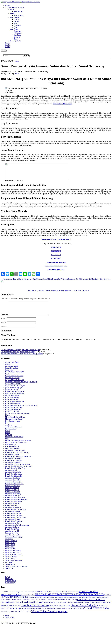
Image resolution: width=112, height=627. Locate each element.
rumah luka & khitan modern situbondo (18, 466)
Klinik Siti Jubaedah (12, 411)
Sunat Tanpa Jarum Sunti (14, 560)
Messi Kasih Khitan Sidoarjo (15, 417)
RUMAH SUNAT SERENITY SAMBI (60, 605)
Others (7, 431)
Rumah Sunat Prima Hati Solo (15, 509)
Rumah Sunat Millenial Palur (15, 497)
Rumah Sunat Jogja (12, 490)
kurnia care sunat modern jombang (17, 413)
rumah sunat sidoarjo (12, 519)
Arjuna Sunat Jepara (12, 362)
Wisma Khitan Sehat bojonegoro (49, 611)
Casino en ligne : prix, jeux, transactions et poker (17, 352)
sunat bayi (17, 608)
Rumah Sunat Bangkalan (32, 602)
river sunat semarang (12, 448)
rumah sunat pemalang (13, 507)
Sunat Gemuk (10, 545)
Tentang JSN (9, 617)
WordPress (9, 568)
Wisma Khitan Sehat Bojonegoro (16, 566)
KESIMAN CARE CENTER (40, 592)
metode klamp (95, 597)
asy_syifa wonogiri (11, 366)
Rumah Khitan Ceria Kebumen (47, 599)
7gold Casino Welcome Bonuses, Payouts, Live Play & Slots (22, 354)
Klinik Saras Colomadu (13, 409)
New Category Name (12, 421)
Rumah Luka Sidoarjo (16, 602)
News (7, 423)
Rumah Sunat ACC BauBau (15, 468)
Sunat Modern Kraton (12, 552)
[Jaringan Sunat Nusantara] (10, 2)
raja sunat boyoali (11, 444)
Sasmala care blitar (11, 533)
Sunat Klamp (9, 547)
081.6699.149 (56, 251)
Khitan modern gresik (12, 403)
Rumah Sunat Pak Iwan (13, 501)
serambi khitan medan (12, 535)
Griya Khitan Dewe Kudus (14, 380)
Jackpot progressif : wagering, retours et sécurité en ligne (20, 350)
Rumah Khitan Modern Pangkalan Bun (18, 456)
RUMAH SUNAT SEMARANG (56, 239)
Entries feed (9, 579)
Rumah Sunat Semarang (62, 104)
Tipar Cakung (10, 564)
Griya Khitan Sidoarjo (13, 384)
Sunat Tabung (10, 558)
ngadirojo (8, 425)
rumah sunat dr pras (12, 488)
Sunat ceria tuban (11, 541)
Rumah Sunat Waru (12, 529)
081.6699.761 (56, 247)
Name (3, 318)
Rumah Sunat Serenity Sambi (15, 517)
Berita (7, 374)
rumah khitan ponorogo (13, 458)
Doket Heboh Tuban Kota (14, 376)
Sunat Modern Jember (12, 551)
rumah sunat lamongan (13, 496)
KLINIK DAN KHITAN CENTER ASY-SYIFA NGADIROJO (69, 594)
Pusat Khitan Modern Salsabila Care (27, 599)
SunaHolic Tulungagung (13, 537)
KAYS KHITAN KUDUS (14, 391)
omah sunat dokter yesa (13, 427)
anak (6, 592)
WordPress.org (10, 583)
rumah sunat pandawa (12, 503)
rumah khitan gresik (12, 454)
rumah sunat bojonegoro (13, 482)
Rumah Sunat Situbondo (13, 521)
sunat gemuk (34, 608)
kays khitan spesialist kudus (14, 393)
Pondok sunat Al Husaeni (14, 437)
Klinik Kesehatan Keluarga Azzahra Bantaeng (21, 405)
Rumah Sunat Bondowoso (14, 484)
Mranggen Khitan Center (14, 419)
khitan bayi (51, 591)
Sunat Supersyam (11, 556)
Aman (2, 591)
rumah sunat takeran (12, 527)
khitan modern (74, 592)
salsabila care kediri (12, 531)
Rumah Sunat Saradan (13, 513)
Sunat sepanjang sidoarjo (13, 554)
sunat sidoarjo (5, 611)
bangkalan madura (11, 368)
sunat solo (13, 611)
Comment (4, 315)
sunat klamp (43, 608)
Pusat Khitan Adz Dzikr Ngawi (16, 442)
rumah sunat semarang (35, 605)
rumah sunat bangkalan (13, 472)
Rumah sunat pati (11, 505)
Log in (7, 577)
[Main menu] (5, 51)
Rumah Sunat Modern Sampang (16, 499)
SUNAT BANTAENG (7, 608)
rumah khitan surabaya (13, 462)
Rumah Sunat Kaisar (12, 492)
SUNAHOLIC (102, 605)
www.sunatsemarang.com (56, 262)
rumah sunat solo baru (12, 523)
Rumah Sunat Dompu (12, 486)
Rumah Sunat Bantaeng (13, 474)
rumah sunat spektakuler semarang (17, 525)
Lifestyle (8, 415)
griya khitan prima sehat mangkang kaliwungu (21, 382)
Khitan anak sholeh (12, 397)
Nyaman (101, 597)
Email (3, 322)
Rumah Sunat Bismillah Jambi (73, 602)
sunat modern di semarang (63, 608)
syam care (8, 562)
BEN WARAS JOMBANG (15, 372)
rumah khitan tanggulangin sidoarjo (17, 464)
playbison (8, 435)
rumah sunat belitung (12, 478)
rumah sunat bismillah (12, 480)
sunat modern (52, 608)
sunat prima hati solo (77, 608)
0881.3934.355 (56, 255)
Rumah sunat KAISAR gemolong (91, 602)
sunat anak (9, 539)
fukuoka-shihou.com (12, 378)
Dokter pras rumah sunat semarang (23, 592)
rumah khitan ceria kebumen (15, 450)
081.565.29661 (56, 258)
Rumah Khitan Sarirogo (13, 460)
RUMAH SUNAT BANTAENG (54, 602)
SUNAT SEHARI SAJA (96, 608)
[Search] (2, 51)
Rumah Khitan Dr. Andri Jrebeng (16, 452)
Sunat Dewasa (10, 543)
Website (3, 327)
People (7, 433)
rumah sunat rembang (12, 511)
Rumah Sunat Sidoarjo (83, 605)
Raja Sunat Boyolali (12, 446)
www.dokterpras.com (56, 269)
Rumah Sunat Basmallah (13, 476)
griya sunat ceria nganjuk (14, 388)
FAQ (7, 615)
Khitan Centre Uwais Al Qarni (15, 401)
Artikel (7, 364)
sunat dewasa (26, 608)
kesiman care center (12, 395)
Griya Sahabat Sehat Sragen (15, 386)
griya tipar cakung (11, 389)
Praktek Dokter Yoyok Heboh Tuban (18, 441)
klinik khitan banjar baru (13, 407)
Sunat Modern (10, 549)
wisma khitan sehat (23, 612)
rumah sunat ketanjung (13, 494)
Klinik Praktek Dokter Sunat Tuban (40, 597)
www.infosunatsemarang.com (56, 266)
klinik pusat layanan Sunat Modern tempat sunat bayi (64, 597)
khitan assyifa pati (11, 399)
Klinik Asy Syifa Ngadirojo (28, 594)
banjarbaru (9, 370)
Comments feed (10, 581)
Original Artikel (10, 429)
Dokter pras (11, 591)
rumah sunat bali (11, 470)
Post (6, 439)
